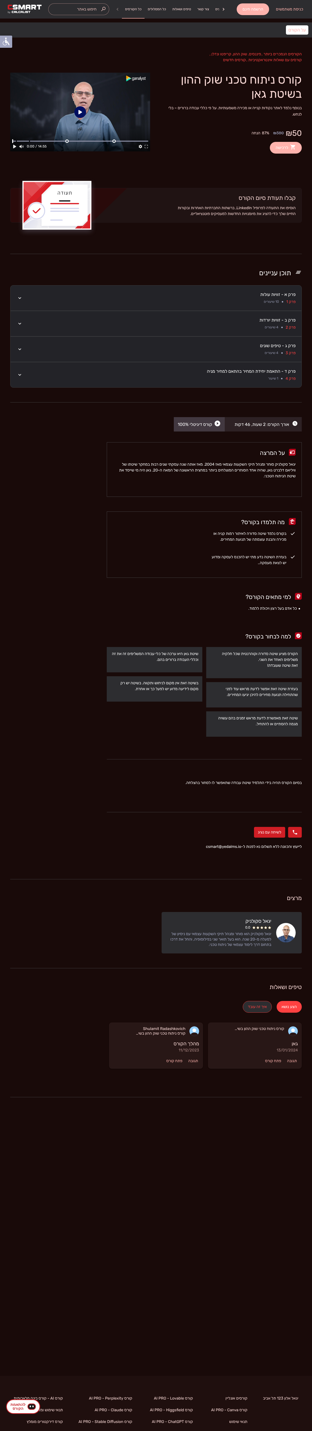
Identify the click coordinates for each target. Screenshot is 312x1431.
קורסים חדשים (234, 60)
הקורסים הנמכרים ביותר (282, 54)
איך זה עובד (257, 1006)
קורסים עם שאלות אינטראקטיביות (274, 60)
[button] (156, 298)
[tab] (133, 9)
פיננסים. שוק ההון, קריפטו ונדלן (235, 54)
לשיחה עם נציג (269, 832)
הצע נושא (289, 1006)
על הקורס (297, 30)
